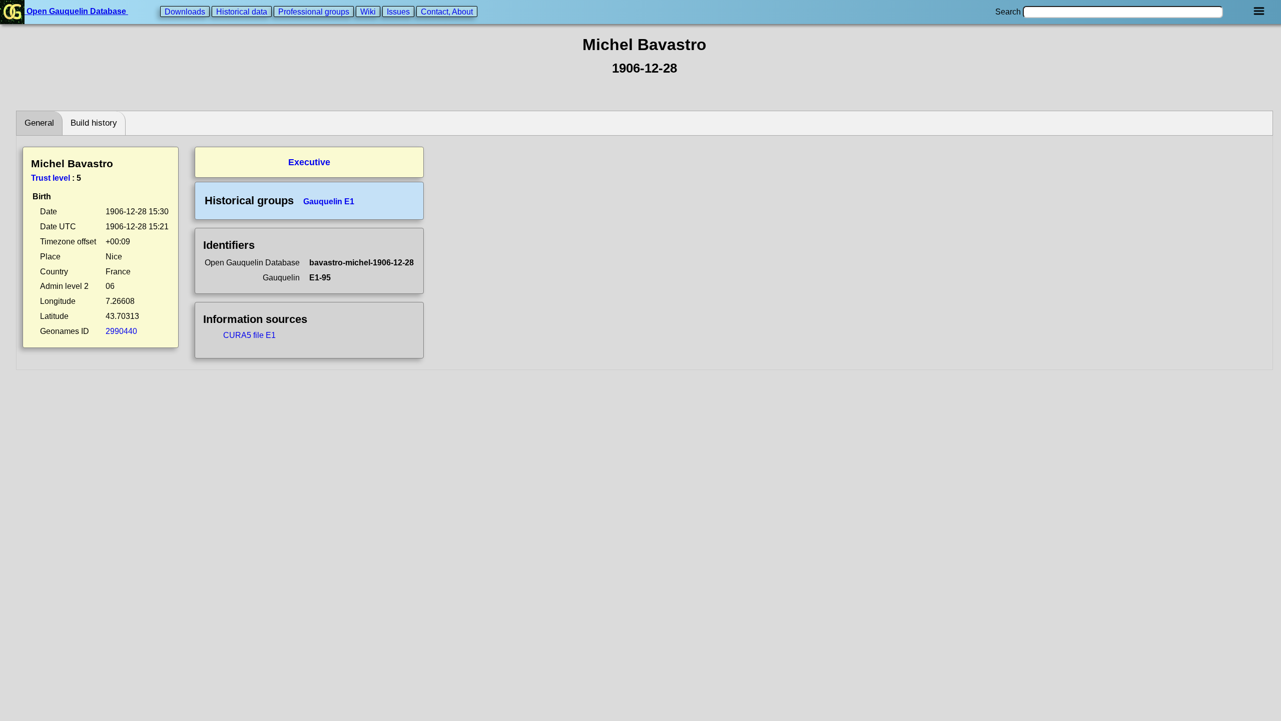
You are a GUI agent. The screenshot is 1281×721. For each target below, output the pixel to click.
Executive (309, 162)
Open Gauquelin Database (76, 11)
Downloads (185, 11)
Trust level (50, 178)
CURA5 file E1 (249, 335)
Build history (94, 123)
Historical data (241, 11)
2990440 (121, 331)
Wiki (368, 11)
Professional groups (313, 11)
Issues (398, 11)
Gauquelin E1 (328, 201)
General (39, 123)
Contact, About (447, 11)
